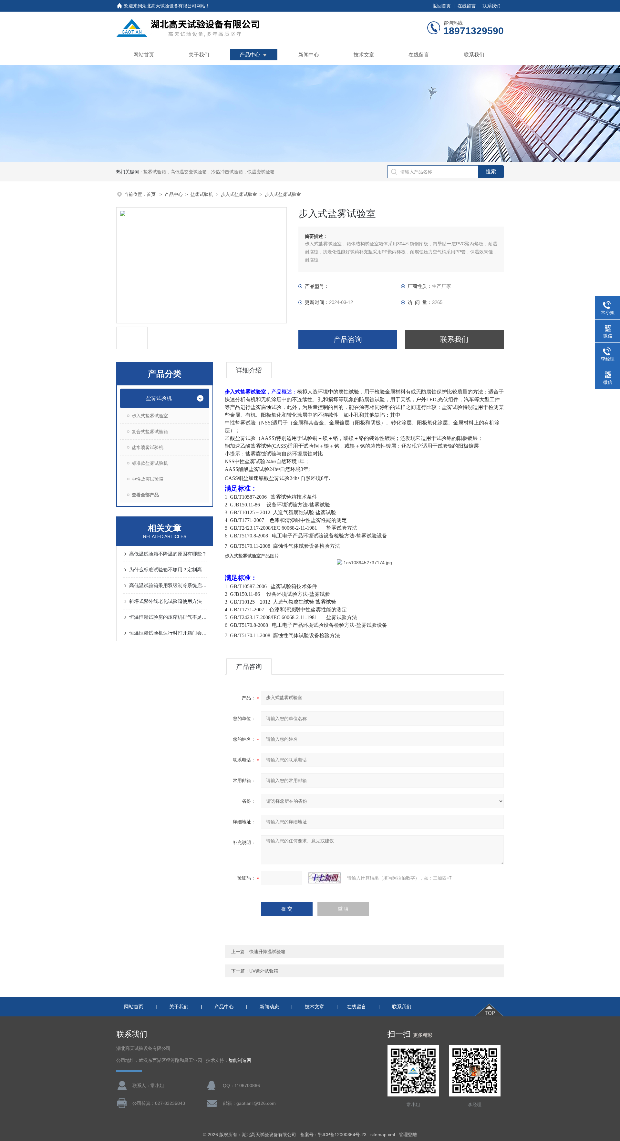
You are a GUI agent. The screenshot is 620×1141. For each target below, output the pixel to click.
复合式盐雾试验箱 (150, 431)
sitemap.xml (382, 1134)
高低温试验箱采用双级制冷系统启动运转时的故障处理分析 (168, 585)
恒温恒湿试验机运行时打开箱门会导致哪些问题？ (168, 633)
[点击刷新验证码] (324, 877)
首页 (152, 194)
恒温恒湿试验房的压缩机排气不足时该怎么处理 (168, 617)
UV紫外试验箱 (263, 970)
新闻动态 (269, 1006)
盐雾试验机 (202, 194)
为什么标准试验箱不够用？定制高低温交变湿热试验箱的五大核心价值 (168, 569)
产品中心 (250, 54)
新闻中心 (308, 54)
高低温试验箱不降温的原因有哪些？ (168, 553)
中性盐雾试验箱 (147, 479)
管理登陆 (408, 1134)
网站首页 (143, 54)
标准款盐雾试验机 (150, 463)
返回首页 (442, 5)
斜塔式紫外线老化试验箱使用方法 (165, 601)
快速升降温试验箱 (267, 951)
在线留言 (467, 5)
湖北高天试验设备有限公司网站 (173, 5)
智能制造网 (240, 1060)
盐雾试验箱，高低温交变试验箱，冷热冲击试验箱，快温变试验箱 (208, 171)
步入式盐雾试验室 (239, 194)
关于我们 (199, 54)
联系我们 (491, 5)
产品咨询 (348, 339)
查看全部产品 (145, 494)
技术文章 (364, 54)
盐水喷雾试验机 (147, 447)
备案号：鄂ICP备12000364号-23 (333, 1134)
